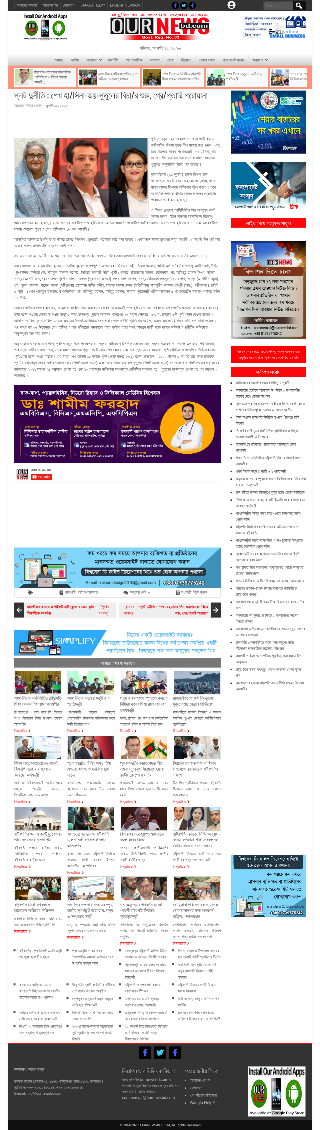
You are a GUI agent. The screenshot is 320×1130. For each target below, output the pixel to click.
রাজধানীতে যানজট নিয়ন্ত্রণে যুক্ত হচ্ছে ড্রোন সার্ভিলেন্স (270, 492)
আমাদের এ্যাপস (200, 1080)
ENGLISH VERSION (125, 5)
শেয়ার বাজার (207, 60)
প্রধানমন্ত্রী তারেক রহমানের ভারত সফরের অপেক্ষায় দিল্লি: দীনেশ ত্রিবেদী (145, 971)
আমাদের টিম (50, 5)
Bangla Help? (92, 5)
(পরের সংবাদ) (166, 610)
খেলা (170, 60)
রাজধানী (70, 592)
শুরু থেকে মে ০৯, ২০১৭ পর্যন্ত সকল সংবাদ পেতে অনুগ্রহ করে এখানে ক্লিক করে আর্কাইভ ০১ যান (268, 354)
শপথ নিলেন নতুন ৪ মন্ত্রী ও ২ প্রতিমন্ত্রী (261, 471)
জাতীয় (75, 60)
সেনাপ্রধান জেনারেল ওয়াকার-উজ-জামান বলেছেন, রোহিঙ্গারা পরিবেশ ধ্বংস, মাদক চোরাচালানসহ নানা (197, 930)
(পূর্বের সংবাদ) (68, 610)
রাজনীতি (113, 60)
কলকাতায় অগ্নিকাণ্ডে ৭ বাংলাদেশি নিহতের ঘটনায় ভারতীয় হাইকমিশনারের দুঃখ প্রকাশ (39, 991)
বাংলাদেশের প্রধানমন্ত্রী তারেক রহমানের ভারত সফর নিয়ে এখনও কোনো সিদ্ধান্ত (91, 789)
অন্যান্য (257, 60)
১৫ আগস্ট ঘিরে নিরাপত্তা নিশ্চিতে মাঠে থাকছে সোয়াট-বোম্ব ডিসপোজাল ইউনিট (146, 1032)
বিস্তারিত (20, 731)
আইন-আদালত (88, 592)
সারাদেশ (91, 60)
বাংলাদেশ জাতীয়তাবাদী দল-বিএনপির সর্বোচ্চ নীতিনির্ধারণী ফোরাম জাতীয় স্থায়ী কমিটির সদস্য (144, 854)
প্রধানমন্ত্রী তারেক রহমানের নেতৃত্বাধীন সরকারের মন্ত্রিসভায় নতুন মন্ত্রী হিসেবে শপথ (91, 718)
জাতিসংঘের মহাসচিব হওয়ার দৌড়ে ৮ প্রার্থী (263, 383)
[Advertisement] (117, 121)
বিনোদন (186, 60)
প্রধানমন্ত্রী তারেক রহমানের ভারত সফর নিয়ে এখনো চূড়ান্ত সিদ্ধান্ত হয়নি (144, 789)
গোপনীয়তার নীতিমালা (203, 1095)
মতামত (155, 60)
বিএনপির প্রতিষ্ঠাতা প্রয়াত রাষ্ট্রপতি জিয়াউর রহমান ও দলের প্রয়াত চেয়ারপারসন (197, 789)
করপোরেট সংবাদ (233, 60)
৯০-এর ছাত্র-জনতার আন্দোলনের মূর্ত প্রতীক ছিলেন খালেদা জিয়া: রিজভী (92, 1032)
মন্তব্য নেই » (140, 592)
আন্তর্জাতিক (134, 60)
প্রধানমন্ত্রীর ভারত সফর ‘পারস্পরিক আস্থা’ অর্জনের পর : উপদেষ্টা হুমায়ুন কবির (92, 957)
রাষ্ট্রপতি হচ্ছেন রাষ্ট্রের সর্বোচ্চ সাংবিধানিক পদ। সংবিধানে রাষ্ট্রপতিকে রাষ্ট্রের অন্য (38, 854)
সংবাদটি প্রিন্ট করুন (194, 592)
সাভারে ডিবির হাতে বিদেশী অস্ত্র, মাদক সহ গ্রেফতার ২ (270, 581)
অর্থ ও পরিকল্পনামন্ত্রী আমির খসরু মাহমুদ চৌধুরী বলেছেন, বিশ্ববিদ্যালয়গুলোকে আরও (38, 789)
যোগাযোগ (69, 5)
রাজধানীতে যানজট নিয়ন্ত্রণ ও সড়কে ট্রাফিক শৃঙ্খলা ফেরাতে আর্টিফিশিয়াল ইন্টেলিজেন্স (197, 718)
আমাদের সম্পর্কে (27, 5)
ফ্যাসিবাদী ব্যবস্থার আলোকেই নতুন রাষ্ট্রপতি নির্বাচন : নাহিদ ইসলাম (197, 971)
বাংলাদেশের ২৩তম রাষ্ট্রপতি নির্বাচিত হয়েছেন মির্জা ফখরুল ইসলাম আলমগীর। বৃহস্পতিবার (91, 860)
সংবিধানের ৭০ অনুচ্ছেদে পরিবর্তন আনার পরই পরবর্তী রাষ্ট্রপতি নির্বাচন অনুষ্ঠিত (144, 930)
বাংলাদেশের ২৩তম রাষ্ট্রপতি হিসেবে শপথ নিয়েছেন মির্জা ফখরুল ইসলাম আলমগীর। (38, 718)
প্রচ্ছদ (58, 60)
